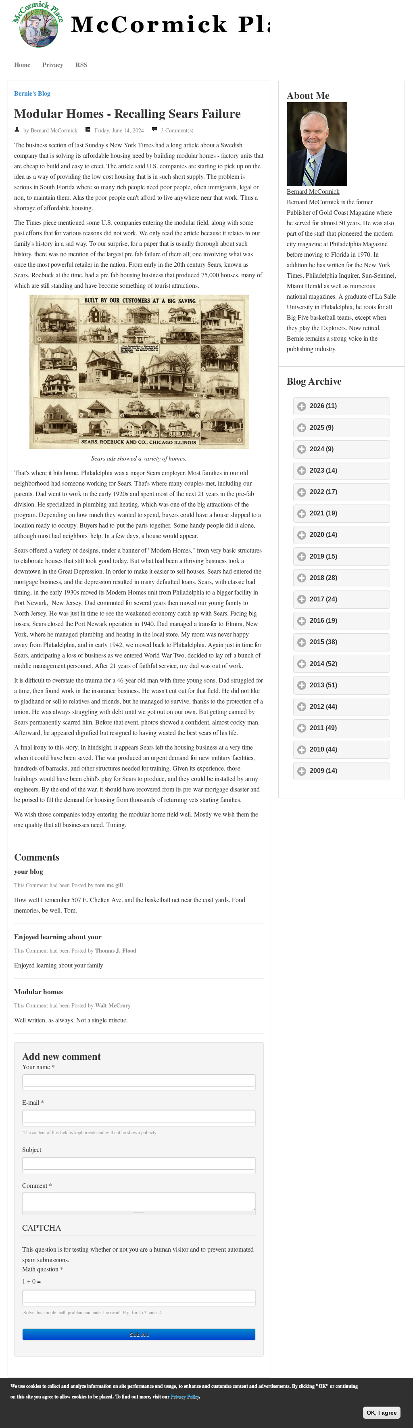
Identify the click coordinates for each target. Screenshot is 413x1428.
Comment (37, 1185)
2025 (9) (350, 427)
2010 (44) (350, 749)
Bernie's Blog (32, 93)
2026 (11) (350, 405)
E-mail (33, 1102)
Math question (42, 1269)
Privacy (52, 64)
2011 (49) (350, 727)
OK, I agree (382, 1412)
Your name (38, 1067)
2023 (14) (350, 470)
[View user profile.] (317, 142)
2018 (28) (350, 577)
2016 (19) (350, 620)
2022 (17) (350, 491)
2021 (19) (350, 513)
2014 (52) (350, 663)
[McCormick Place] (139, 24)
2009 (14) (350, 770)
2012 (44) (350, 706)
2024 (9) (350, 449)
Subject (31, 1149)
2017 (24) (350, 599)
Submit (139, 1334)
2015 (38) (350, 642)
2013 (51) (350, 685)
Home (22, 64)
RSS (81, 64)
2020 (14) (350, 534)
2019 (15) (350, 556)
